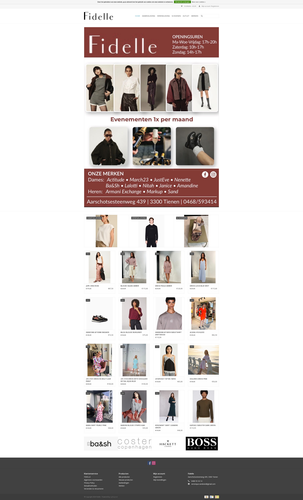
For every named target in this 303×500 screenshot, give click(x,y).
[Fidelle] (101, 16)
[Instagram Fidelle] (154, 463)
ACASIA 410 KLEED (197, 332)
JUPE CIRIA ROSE (92, 286)
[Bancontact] (211, 497)
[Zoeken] (202, 16)
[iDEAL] (216, 497)
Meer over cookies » (199, 2)
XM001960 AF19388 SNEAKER (97, 332)
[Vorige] (88, 444)
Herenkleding (163, 16)
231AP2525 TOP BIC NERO (165, 379)
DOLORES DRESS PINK (198, 379)
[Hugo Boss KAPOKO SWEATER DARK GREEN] (203, 406)
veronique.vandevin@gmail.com (203, 484)
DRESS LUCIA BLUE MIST (199, 286)
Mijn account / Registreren (210, 6)
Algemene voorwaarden (93, 480)
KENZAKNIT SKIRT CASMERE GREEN (166, 426)
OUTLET (186, 16)
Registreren (157, 477)
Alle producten (124, 477)
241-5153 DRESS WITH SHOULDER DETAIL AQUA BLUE (134, 380)
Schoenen (176, 16)
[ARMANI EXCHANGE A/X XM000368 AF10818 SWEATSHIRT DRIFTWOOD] (168, 313)
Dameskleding (148, 16)
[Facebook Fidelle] (149, 463)
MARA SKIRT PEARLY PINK (96, 425)
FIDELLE (87, 477)
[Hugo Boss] (170, 443)
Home (137, 16)
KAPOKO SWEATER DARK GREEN (203, 425)
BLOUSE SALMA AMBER (130, 286)
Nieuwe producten (126, 480)
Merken (194, 16)
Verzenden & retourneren (93, 489)
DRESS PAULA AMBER (163, 286)
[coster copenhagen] (103, 443)
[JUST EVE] (204, 443)
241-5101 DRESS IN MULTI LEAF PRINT (98, 380)
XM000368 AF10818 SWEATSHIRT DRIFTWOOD (168, 333)
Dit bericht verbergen (182, 2)
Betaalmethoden (90, 486)
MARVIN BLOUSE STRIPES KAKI (133, 425)
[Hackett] (136, 443)
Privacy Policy (89, 483)
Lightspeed (114, 497)
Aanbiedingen (124, 483)
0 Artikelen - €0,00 (190, 6)
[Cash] (206, 497)
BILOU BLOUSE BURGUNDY (131, 332)
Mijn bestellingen (159, 480)
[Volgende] (214, 444)
